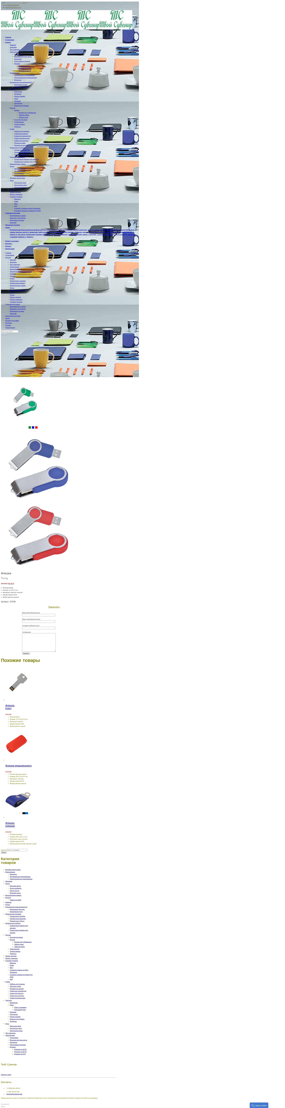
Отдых (12, 295)
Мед (11, 968)
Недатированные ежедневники (21, 879)
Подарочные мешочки (18, 919)
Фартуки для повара (17, 1019)
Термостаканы (15, 951)
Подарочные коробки (17, 916)
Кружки (12, 940)
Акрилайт (13, 313)
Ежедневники (14, 269)
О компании (9, 255)
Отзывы (8, 325)
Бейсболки (14, 1003)
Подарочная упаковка (18, 281)
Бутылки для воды (16, 937)
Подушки (13, 1012)
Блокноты (13, 874)
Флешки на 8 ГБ (20, 1054)
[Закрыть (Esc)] (2, 1104)
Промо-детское (15, 297)
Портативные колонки (18, 1045)
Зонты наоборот (15, 888)
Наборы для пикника (17, 984)
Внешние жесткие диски (18, 1040)
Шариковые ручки (16, 912)
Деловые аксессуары (17, 290)
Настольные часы (16, 1031)
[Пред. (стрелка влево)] (2, 1106)
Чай (11, 979)
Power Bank (14, 1038)
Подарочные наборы (17, 283)
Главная (8, 253)
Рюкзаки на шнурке (17, 989)
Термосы (13, 954)
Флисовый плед (20, 1010)
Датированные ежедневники (20, 877)
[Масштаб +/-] (8, 1104)
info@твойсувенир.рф (14, 1094)
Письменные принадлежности (21, 271)
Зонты (12, 288)
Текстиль (13, 274)
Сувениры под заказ (12, 304)
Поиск (4, 852)
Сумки (12, 278)
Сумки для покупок (16, 993)
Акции (7, 318)
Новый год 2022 (15, 900)
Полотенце (14, 1014)
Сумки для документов (18, 991)
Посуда (12, 276)
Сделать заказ (6, 1075)
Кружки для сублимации (23, 942)
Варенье (13, 963)
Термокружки (14, 949)
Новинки (13, 260)
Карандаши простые (17, 909)
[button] (259, 1105)
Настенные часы (16, 1028)
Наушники (13, 1042)
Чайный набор (19, 947)
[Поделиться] (4, 1104)
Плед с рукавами (20, 1007)
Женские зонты (15, 886)
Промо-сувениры (16, 299)
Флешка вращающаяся (18, 766)
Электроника (14, 267)
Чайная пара (19, 944)
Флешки (13, 1047)
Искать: (3, 850)
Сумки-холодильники (17, 998)
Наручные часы (15, 1026)
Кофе (12, 965)
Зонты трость (14, 891)
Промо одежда (15, 1017)
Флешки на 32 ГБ (20, 1052)
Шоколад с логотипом (17, 309)
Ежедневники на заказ (18, 306)
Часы (12, 292)
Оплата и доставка (12, 320)
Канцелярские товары (18, 285)
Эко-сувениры (15, 264)
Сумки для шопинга (17, 996)
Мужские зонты (15, 893)
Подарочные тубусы (17, 921)
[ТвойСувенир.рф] (66, 29)
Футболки (13, 1021)
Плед (12, 1005)
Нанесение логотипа (12, 316)
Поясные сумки (15, 986)
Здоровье (13, 262)
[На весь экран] (6, 1104)
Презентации (10, 327)
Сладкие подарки (16, 302)
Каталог (8, 257)
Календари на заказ (17, 311)
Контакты (8, 323)
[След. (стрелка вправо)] (4, 1106)
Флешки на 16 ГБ (20, 1049)
